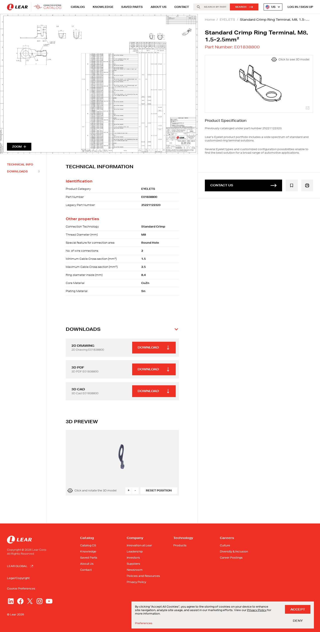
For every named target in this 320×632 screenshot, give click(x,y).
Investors (133, 557)
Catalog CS (88, 545)
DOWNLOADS (23, 171)
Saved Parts (132, 7)
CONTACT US (221, 185)
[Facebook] (20, 601)
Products (180, 545)
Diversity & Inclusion (234, 551)
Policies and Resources (143, 576)
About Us (159, 7)
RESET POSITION (159, 490)
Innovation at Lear (139, 545)
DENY (298, 621)
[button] (122, 329)
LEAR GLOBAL (17, 566)
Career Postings (231, 557)
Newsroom (135, 570)
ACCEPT (297, 609)
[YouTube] (49, 601)
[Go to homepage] (35, 7)
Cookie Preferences (21, 588)
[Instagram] (39, 601)
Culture (225, 545)
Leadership (135, 551)
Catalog (78, 7)
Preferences (143, 623)
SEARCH (240, 6)
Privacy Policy (136, 582)
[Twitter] (30, 601)
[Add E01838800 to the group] (292, 185)
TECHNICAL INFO (20, 164)
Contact (181, 7)
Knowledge (103, 7)
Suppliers (133, 564)
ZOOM (17, 146)
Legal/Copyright (18, 578)
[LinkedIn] (11, 601)
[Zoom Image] (99, 84)
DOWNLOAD (148, 347)
